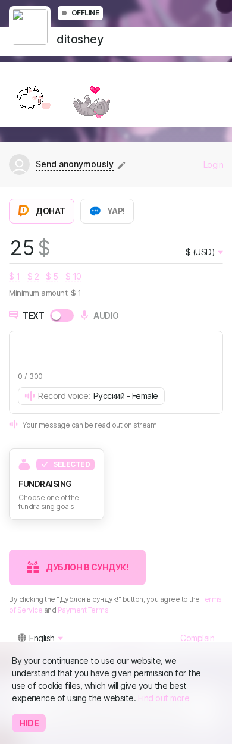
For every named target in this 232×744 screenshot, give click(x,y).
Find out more (164, 698)
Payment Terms (83, 609)
